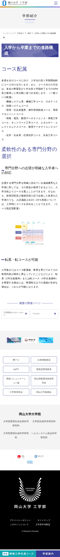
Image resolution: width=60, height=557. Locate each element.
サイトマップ (44, 520)
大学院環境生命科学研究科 (16, 435)
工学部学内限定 (43, 524)
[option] (14, 340)
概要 (29, 33)
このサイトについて (19, 524)
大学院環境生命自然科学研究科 (16, 423)
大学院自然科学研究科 (44, 421)
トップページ (8, 33)
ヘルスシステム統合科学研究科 (44, 435)
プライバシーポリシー (20, 520)
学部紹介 (20, 33)
